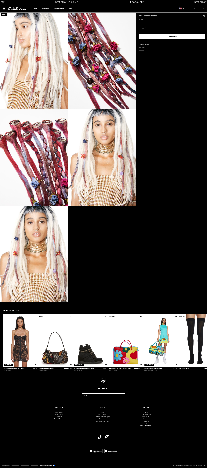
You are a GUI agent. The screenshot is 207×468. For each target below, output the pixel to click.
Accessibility (34, 465)
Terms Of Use (15, 465)
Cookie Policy (25, 465)
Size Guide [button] (142, 47)
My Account (59, 414)
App (146, 423)
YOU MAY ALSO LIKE (11, 310)
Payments (102, 419)
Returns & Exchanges (102, 416)
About (146, 412)
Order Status (59, 412)
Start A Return (59, 419)
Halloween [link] (45, 8)
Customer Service (102, 421)
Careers (146, 419)
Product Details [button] (144, 44)
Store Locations (146, 414)
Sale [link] (70, 8)
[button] (66, 2)
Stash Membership (146, 425)
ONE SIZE (142, 28)
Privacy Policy (5, 465)
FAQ (102, 412)
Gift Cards (146, 421)
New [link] (35, 8)
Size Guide (146, 416)
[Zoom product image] (34, 61)
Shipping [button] (141, 50)
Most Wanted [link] (59, 8)
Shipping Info (102, 414)
